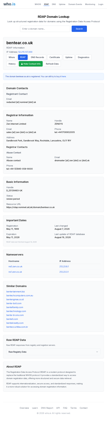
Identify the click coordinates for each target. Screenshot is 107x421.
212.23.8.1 (64, 266)
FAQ (65, 408)
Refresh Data (52, 63)
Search (79, 28)
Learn (35, 408)
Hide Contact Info (32, 63)
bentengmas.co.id (15, 299)
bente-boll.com (13, 303)
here (64, 76)
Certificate (54, 57)
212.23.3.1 (64, 272)
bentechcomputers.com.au (19, 295)
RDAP (46, 4)
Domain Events (75, 4)
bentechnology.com (16, 311)
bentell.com (12, 319)
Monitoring (90, 4)
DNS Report (47, 408)
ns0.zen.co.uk (15, 266)
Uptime (62, 4)
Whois (12, 57)
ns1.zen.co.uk (15, 272)
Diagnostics (83, 57)
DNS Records (37, 57)
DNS (54, 4)
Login (100, 4)
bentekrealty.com (14, 323)
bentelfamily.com (14, 307)
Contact (83, 408)
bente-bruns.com (15, 315)
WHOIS (38, 4)
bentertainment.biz (15, 291)
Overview (24, 408)
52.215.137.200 (25, 52)
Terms (73, 408)
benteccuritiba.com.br (17, 327)
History (12, 63)
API (58, 408)
